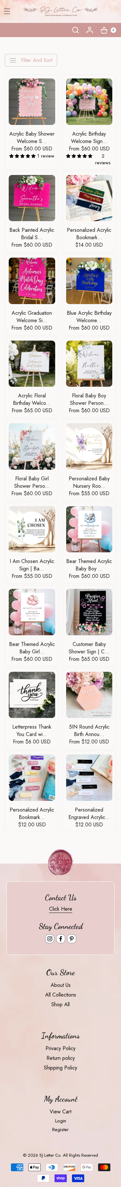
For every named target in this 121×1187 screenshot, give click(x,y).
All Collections (60, 994)
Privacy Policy (60, 1048)
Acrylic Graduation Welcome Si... (32, 316)
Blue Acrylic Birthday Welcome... (89, 316)
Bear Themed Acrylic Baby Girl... (32, 647)
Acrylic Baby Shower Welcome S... (32, 137)
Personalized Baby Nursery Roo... (89, 482)
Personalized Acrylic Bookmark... (89, 233)
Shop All (60, 1004)
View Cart (60, 1111)
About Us (61, 985)
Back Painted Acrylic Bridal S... (31, 233)
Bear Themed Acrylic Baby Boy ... (89, 565)
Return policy (60, 1058)
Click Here (60, 909)
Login (60, 1120)
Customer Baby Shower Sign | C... (89, 647)
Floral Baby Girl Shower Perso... (32, 482)
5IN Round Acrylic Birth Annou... (89, 730)
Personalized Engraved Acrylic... (89, 813)
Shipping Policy (60, 1067)
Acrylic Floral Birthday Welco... (32, 399)
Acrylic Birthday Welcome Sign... (89, 137)
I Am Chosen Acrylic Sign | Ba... (32, 565)
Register (60, 1129)
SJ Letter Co (49, 1155)
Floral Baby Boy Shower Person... (89, 399)
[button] (75, 30)
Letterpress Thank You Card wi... (31, 730)
